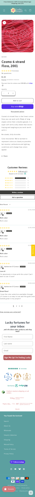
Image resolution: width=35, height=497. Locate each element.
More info (17, 409)
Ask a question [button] (17, 197)
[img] (5, 210)
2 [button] (16, 306)
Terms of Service (10, 449)
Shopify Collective (10, 435)
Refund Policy (9, 444)
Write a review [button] (17, 192)
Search (6, 421)
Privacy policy (26, 487)
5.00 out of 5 (22, 171)
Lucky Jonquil (16, 485)
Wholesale (7, 430)
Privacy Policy (9, 454)
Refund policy (16, 487)
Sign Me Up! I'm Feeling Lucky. (17, 357)
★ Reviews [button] (33, 250)
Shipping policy (23, 491)
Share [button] (6, 156)
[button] (4, 10)
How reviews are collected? (10, 312)
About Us (7, 426)
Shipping (4, 79)
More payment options (17, 111)
